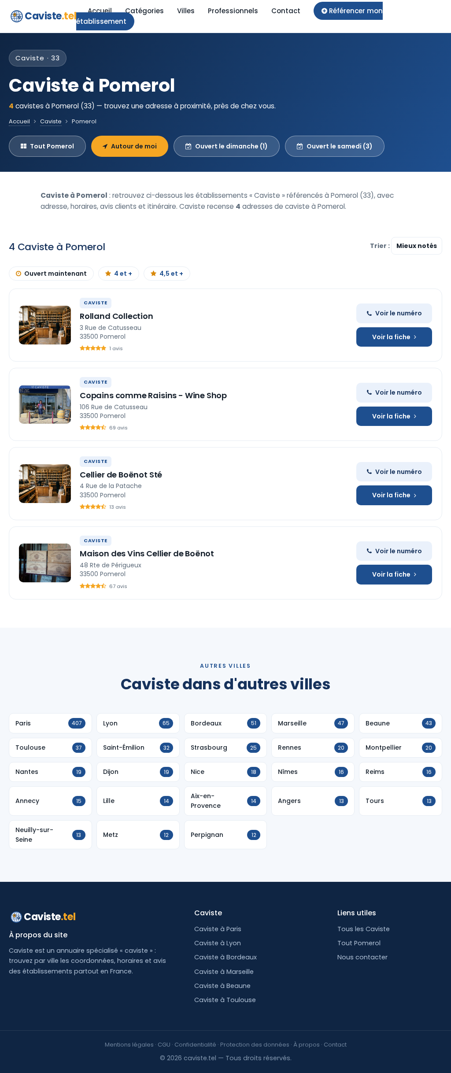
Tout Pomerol (52, 146)
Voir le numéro (398, 313)
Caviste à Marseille (224, 971)
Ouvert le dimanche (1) (231, 146)
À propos (306, 1044)
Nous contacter (362, 957)
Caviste (50, 16)
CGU (164, 1044)
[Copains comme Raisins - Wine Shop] (45, 404)
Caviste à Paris (217, 929)
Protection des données (254, 1044)
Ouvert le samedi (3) (340, 146)
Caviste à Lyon (217, 943)
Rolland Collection (116, 316)
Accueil (100, 10)
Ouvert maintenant (55, 273)
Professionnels (233, 10)
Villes (186, 10)
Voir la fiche (391, 337)
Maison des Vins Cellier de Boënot (147, 553)
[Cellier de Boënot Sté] (45, 483)
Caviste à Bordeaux (225, 957)
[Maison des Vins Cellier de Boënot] (45, 563)
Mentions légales (129, 1044)
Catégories (144, 10)
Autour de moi (134, 146)
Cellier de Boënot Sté (121, 474)
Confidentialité (195, 1044)
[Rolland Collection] (45, 325)
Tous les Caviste (363, 929)
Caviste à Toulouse (225, 999)
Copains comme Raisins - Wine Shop (153, 395)
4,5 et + (171, 273)
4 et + (123, 273)
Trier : (380, 245)
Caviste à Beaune (222, 985)
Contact (285, 10)
